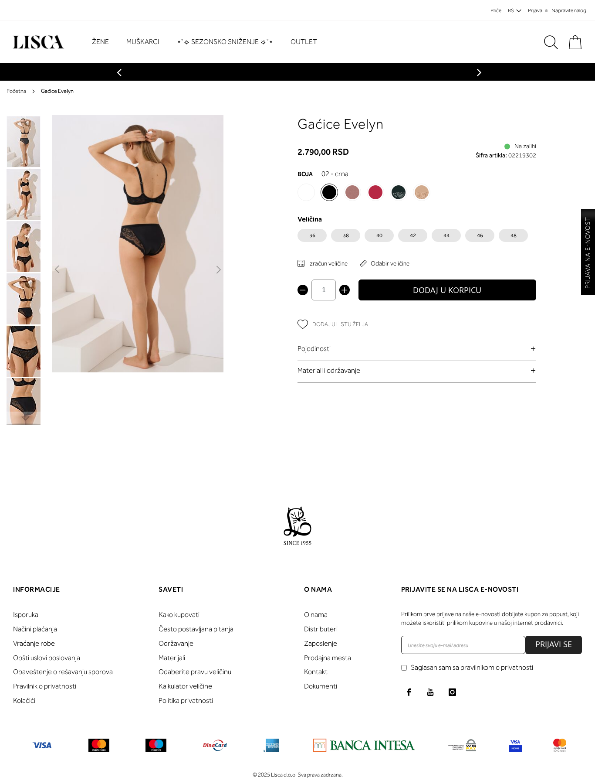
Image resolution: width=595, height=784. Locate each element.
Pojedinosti (314, 348)
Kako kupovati (179, 614)
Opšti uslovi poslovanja (46, 658)
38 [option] (346, 235)
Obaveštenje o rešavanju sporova (63, 672)
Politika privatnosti (186, 700)
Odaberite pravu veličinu (195, 672)
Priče (495, 10)
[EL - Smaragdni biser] (398, 192)
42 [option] (413, 235)
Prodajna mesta (327, 658)
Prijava (535, 10)
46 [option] (480, 235)
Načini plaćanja (35, 629)
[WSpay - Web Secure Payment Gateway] (461, 747)
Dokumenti (320, 686)
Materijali (172, 658)
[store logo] (37, 42)
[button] (57, 270)
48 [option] (513, 235)
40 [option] (379, 235)
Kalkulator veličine (185, 686)
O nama (316, 614)
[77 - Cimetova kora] (352, 192)
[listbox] (416, 237)
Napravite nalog (568, 10)
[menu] (209, 42)
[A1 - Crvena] (375, 192)
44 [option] (446, 235)
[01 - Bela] (306, 192)
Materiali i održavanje (329, 370)
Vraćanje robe (34, 643)
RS (511, 10)
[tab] (417, 348)
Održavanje (176, 643)
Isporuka (25, 614)
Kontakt (316, 672)
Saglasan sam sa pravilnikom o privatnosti (472, 667)
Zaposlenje (320, 643)
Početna (16, 91)
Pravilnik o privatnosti (44, 686)
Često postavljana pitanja (196, 629)
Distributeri (321, 629)
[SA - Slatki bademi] (421, 192)
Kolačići (24, 700)
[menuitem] (105, 42)
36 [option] (312, 235)
